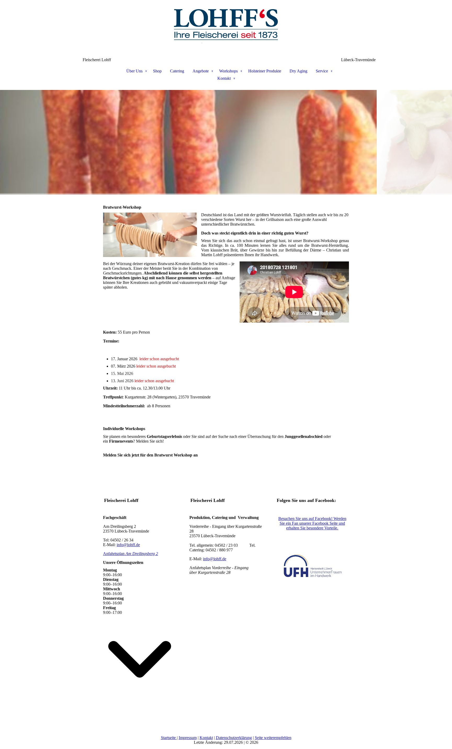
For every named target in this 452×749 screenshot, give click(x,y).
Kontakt (224, 78)
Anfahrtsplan (130, 553)
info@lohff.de (128, 544)
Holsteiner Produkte (264, 71)
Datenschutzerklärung (234, 737)
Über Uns (134, 71)
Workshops (228, 71)
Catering (177, 71)
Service (322, 71)
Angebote (201, 71)
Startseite (169, 737)
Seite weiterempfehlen (273, 737)
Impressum (188, 737)
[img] (226, 26)
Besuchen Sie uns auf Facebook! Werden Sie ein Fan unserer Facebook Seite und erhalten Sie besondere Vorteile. (312, 523)
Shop (157, 71)
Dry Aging (298, 71)
